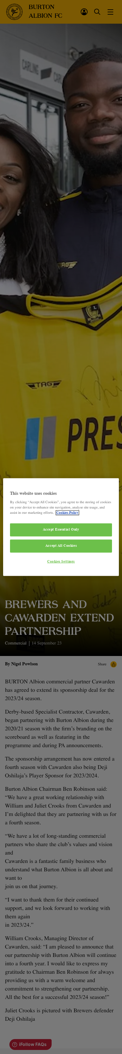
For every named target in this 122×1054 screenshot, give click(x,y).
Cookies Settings (61, 562)
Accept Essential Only (61, 530)
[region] (61, 527)
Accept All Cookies (61, 546)
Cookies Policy (67, 513)
